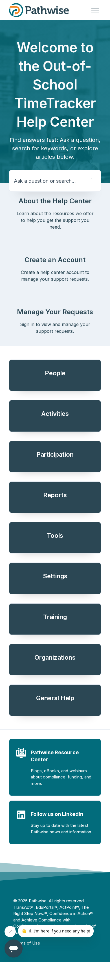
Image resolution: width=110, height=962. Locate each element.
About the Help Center (55, 201)
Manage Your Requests (55, 312)
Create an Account (55, 260)
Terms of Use (26, 943)
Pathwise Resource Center (55, 755)
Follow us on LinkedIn (57, 814)
